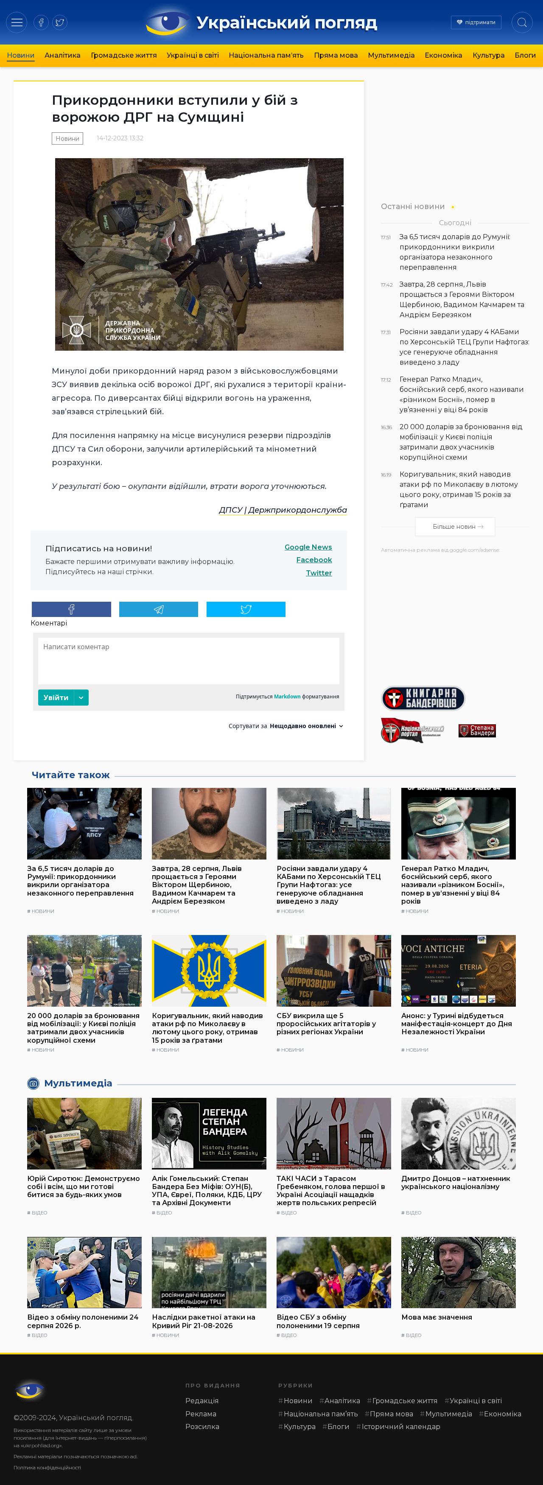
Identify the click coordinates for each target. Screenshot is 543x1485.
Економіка (443, 55)
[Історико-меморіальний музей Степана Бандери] (494, 730)
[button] (17, 22)
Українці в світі (193, 55)
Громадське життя (124, 55)
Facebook (314, 560)
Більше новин (454, 526)
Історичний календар (401, 1427)
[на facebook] (41, 22)
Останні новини (413, 206)
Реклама (200, 1414)
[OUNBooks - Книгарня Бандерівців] (455, 698)
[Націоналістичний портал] (416, 730)
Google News (308, 547)
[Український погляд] (31, 1390)
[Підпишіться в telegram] (159, 609)
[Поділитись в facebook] (71, 609)
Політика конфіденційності (47, 1467)
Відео (39, 1213)
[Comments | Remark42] (189, 684)
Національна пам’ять (266, 55)
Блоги (525, 55)
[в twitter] (59, 22)
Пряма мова (336, 55)
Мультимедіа (391, 55)
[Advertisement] (455, 616)
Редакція (202, 1401)
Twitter (319, 573)
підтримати (480, 22)
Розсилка (202, 1427)
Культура (489, 55)
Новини (21, 55)
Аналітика (63, 55)
